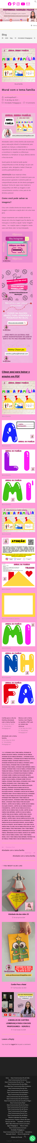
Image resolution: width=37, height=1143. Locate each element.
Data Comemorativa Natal (17, 1103)
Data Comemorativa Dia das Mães (18, 1084)
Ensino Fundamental (23, 1134)
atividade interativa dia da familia (12, 762)
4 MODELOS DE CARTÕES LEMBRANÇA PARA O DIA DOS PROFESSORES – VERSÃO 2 (18, 1023)
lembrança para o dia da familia (12, 830)
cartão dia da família (14, 804)
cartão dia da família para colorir (12, 810)
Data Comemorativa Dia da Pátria (17, 1094)
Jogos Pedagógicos (12, 1126)
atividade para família (8, 767)
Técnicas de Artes (10, 1121)
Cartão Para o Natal (18, 984)
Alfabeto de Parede (16, 1137)
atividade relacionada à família (23, 773)
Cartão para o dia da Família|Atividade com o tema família (9, 720)
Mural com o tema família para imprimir (14, 837)
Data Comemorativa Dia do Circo (17, 1113)
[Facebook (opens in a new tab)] (9, 4)
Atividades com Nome (23, 1121)
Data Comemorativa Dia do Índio (20, 1078)
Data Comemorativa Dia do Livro (17, 1080)
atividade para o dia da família (16, 769)
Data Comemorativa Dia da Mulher (18, 1115)
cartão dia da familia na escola (20, 808)
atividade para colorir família (20, 765)
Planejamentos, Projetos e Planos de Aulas (18, 1119)
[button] (32, 1138)
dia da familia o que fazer (22, 824)
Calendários (28, 1132)
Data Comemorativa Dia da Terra (14, 1082)
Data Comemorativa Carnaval (17, 1128)
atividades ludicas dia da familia (24, 791)
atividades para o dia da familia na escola (15, 793)
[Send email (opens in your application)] (28, 4)
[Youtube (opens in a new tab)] (23, 4)
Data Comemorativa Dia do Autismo (17, 1107)
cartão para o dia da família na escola (19, 818)
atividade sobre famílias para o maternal (14, 777)
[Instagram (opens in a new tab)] (18, 4)
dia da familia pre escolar (23, 826)
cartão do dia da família (23, 812)
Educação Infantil (11, 1134)
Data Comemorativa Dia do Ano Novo (17, 1105)
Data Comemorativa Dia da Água (17, 1111)
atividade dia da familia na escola (24, 758)
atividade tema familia (13, 781)
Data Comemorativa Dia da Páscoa (18, 1109)
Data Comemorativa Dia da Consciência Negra (17, 1101)
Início (7, 1078)
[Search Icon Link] (25, 1137)
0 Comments (30, 103)
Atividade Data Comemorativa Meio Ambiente (18, 1086)
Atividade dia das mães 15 (18, 914)
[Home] (2, 38)
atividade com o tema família (14, 752)
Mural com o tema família (23, 835)
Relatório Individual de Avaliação (17, 1117)
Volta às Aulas (24, 1126)
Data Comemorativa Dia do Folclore (17, 1090)
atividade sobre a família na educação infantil (16, 775)
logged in (14, 1044)
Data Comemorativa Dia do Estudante (17, 1096)
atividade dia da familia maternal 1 (12, 756)
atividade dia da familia (25, 754)
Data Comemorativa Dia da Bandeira (17, 1092)
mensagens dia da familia (14, 832)
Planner (28, 1082)
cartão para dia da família (10, 814)
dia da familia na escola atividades (19, 820)
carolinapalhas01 (11, 97)
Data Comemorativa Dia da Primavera (18, 1099)
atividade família (7, 760)
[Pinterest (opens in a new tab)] (14, 4)
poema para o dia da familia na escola (20, 839)
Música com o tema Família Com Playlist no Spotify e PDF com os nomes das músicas (25, 722)
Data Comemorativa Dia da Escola (13, 1132)
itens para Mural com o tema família (22, 828)
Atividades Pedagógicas (13, 103)
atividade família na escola (21, 760)
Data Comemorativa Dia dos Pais (17, 1088)
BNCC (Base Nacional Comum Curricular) (17, 1124)
